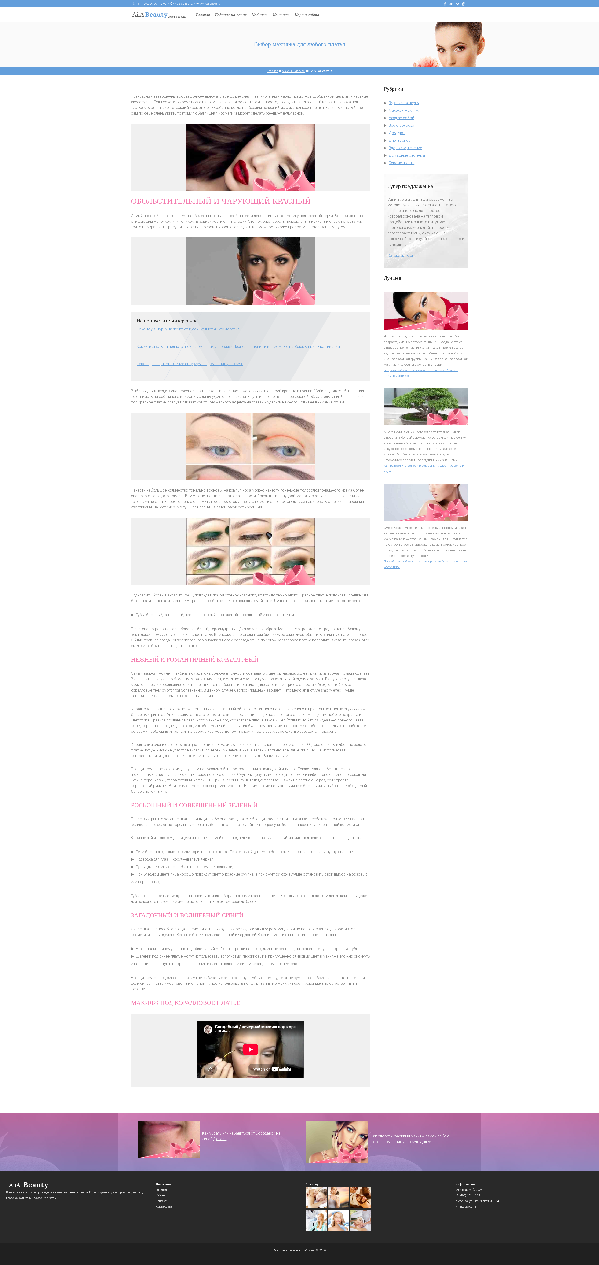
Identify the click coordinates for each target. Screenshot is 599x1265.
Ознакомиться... (401, 255)
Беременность (401, 163)
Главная (203, 14)
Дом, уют (397, 133)
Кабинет (260, 14)
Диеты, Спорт (400, 140)
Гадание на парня (231, 14)
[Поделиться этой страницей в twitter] (451, 3)
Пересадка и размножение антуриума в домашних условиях (190, 364)
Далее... (219, 1139)
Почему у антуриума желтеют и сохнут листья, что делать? (188, 329)
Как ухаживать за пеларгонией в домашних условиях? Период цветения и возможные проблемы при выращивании (238, 346)
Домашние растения (407, 155)
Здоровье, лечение (405, 148)
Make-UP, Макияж (404, 110)
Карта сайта (307, 14)
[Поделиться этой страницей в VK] (457, 3)
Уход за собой (401, 118)
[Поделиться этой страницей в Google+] (464, 3)
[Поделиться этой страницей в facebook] (445, 3)
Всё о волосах (401, 125)
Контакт (281, 14)
